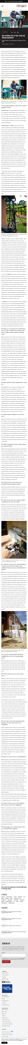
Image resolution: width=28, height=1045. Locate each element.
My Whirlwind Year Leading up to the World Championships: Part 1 (11, 919)
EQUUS (3, 998)
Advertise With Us (5, 974)
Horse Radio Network (6, 1025)
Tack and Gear (4, 930)
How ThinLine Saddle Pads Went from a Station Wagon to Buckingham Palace (13, 932)
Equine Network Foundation (7, 1023)
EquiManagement (5, 1000)
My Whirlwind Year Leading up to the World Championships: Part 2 (11, 912)
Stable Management (5, 1004)
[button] (12, 32)
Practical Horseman (5, 996)
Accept (4, 1042)
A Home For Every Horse (6, 1021)
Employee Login (5, 978)
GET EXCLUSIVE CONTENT (16, 1)
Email (4, 952)
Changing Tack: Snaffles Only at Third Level (11, 925)
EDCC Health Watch (6, 1019)
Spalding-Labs (4, 1017)
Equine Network (5, 972)
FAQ (5, 1013)
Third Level (4, 924)
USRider (3, 1015)
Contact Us (6, 1009)
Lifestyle (3, 910)
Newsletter (4, 976)
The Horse (4, 1002)
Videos (5, 1011)
